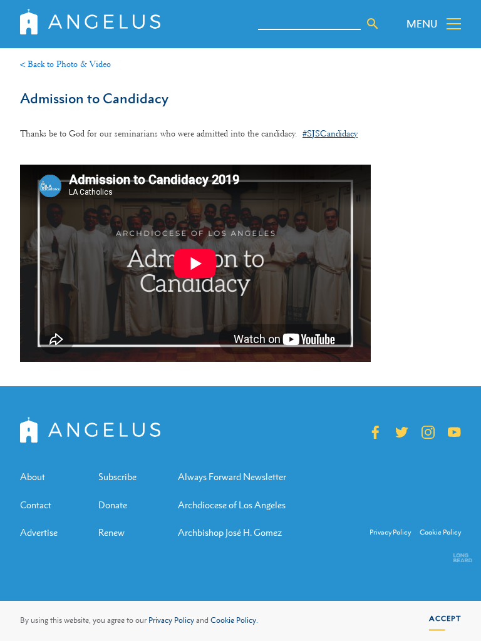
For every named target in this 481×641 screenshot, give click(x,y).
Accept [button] (445, 618)
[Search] (372, 23)
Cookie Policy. (234, 620)
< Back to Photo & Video (65, 63)
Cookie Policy (440, 532)
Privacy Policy (171, 620)
